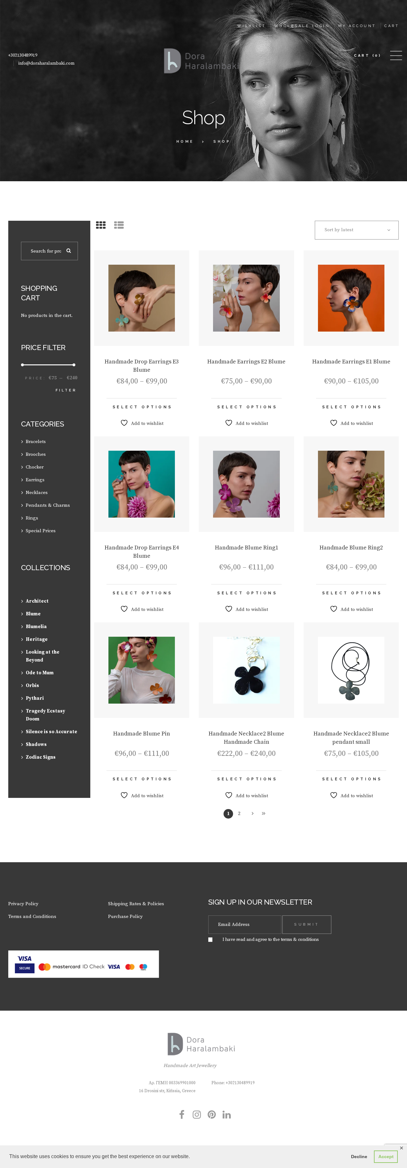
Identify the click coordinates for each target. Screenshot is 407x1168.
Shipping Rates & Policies (136, 904)
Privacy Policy (23, 904)
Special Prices (41, 531)
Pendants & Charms (48, 505)
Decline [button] (359, 1156)
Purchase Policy (125, 917)
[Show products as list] (119, 226)
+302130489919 (22, 55)
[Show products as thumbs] (100, 226)
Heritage (37, 639)
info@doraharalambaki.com (46, 63)
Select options (143, 407)
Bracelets (36, 442)
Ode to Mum (40, 673)
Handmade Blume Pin (141, 733)
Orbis (32, 686)
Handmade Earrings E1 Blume (351, 361)
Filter (66, 390)
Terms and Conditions (32, 917)
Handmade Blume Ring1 (246, 547)
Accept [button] (386, 1156)
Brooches (36, 454)
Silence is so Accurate (51, 732)
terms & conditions (300, 939)
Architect (37, 601)
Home (185, 142)
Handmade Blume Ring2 (351, 547)
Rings (32, 518)
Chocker (35, 467)
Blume (33, 614)
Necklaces (37, 493)
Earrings (35, 480)
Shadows (36, 745)
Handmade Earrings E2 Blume (246, 361)
